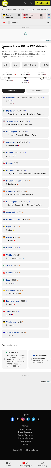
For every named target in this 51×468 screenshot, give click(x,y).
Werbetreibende (25, 429)
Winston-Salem (13, 121)
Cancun (9, 152)
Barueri (9, 248)
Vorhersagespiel (25, 466)
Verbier (9, 255)
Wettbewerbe (42, 9)
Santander (10, 290)
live (5, 22)
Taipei (8, 311)
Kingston (10, 170)
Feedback (25, 444)
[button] (31, 3)
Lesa (8, 280)
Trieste (9, 265)
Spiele (21, 9)
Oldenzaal (10, 212)
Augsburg (10, 191)
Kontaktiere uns (25, 441)
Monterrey (10, 111)
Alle (14, 22)
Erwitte (9, 237)
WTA (15, 65)
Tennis (8, 466)
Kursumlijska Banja (14, 181)
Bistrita (9, 227)
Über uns (25, 426)
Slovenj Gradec (12, 332)
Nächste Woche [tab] (37, 91)
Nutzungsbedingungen (25, 432)
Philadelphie (11, 132)
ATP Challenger (30, 65)
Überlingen (11, 322)
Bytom (9, 163)
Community (42, 466)
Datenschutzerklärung (25, 435)
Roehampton (11, 202)
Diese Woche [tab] (13, 91)
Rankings (30, 9)
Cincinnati (10, 98)
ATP (5, 65)
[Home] (3, 9)
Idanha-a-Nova (12, 301)
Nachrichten (11, 9)
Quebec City (11, 142)
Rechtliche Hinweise (25, 438)
